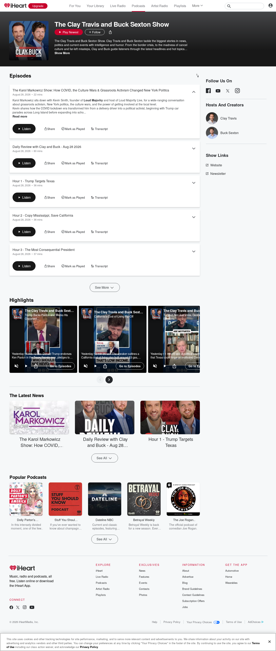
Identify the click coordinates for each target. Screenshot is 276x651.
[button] (110, 32)
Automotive (232, 570)
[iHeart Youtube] (31, 607)
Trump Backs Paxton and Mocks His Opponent (46, 316)
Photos (143, 595)
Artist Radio (159, 5)
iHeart (99, 570)
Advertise (187, 577)
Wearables (231, 583)
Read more (20, 116)
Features (144, 577)
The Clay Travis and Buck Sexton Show (50, 310)
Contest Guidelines (193, 595)
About (185, 570)
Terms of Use (234, 622)
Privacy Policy (171, 622)
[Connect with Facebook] (11, 607)
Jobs (185, 607)
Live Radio (118, 5)
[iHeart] (15, 6)
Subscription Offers (193, 601)
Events (143, 583)
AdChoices (254, 622)
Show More (62, 53)
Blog (185, 583)
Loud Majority (93, 100)
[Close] (269, 641)
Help (154, 622)
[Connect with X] (17, 607)
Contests (144, 589)
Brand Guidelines (192, 589)
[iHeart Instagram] (24, 607)
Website (216, 165)
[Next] (109, 379)
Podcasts (138, 5)
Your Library (95, 5)
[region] (43, 339)
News (142, 570)
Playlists (180, 5)
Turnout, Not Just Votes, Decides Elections (182, 316)
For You (75, 5)
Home (228, 577)
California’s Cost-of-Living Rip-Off (113, 316)
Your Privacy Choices (199, 622)
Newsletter (218, 173)
